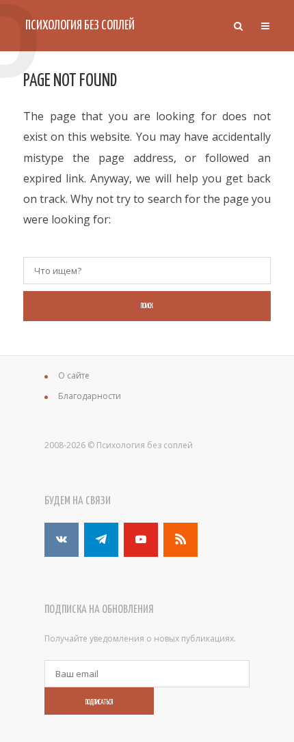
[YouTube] (141, 540)
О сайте (74, 375)
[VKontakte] (61, 540)
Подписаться (99, 702)
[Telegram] (101, 540)
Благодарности (89, 396)
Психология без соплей (80, 25)
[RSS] (180, 540)
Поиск (147, 306)
